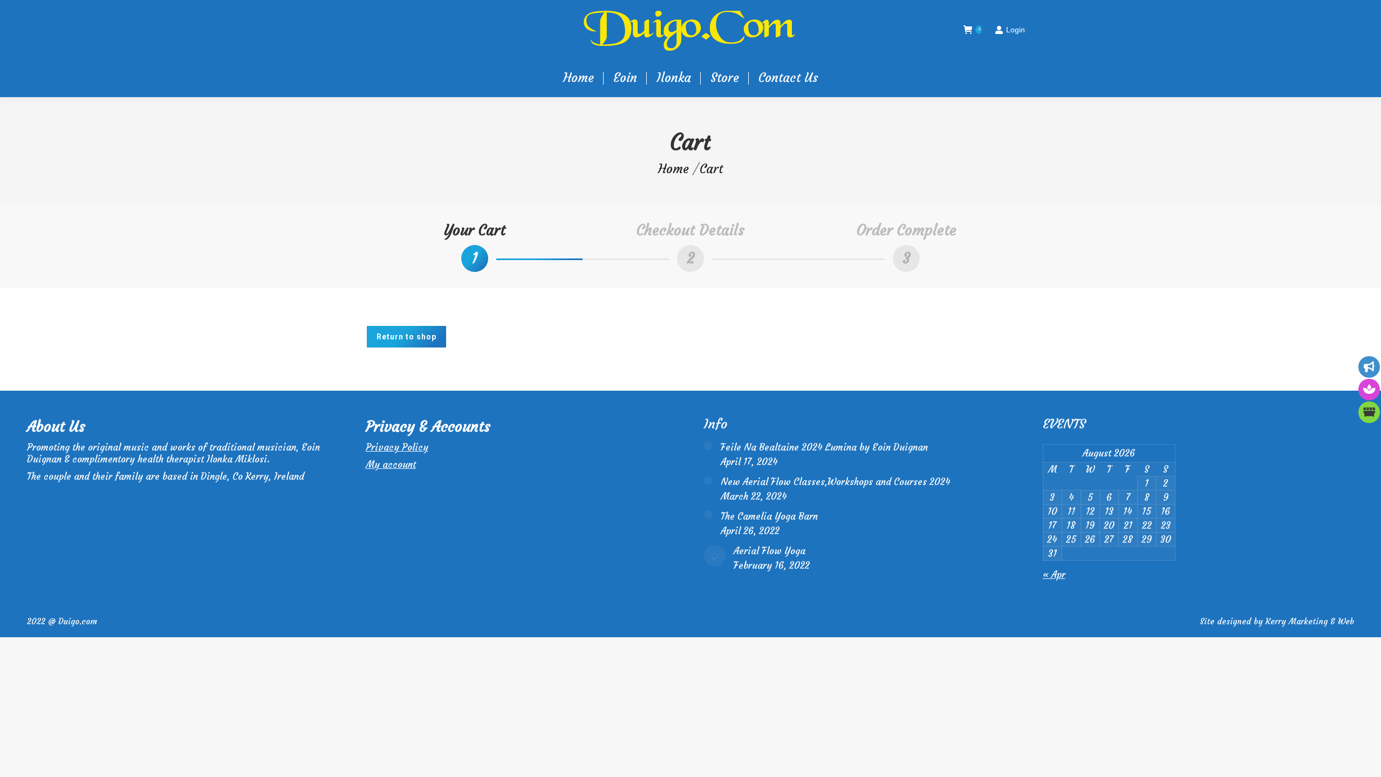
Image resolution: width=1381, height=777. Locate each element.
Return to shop (406, 336)
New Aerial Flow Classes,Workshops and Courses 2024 (836, 482)
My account (391, 465)
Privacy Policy (397, 447)
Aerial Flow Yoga (769, 551)
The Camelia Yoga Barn (769, 516)
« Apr (1054, 575)
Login (1015, 29)
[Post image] (708, 445)
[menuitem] (578, 78)
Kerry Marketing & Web (1310, 621)
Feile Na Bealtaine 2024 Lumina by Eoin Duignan (824, 447)
